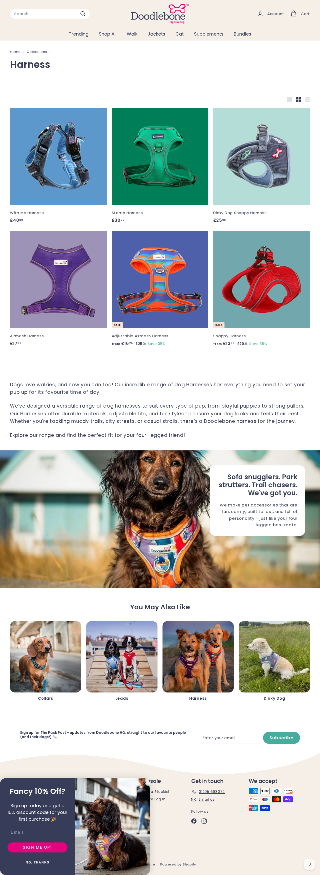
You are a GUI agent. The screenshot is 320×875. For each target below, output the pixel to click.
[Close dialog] (145, 784)
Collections (37, 52)
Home (15, 52)
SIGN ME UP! (37, 847)
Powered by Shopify (178, 864)
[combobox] (50, 14)
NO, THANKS (38, 862)
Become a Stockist (152, 791)
